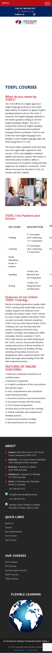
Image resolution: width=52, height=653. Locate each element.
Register (24, 11)
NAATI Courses (11, 574)
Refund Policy (19, 650)
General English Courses (16, 570)
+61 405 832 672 (27, 8)
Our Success (10, 540)
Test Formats (11, 535)
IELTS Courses (11, 562)
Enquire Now (27, 53)
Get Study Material (13, 531)
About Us (9, 523)
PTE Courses (10, 566)
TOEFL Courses (11, 578)
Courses (8, 527)
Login (32, 11)
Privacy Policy (32, 650)
